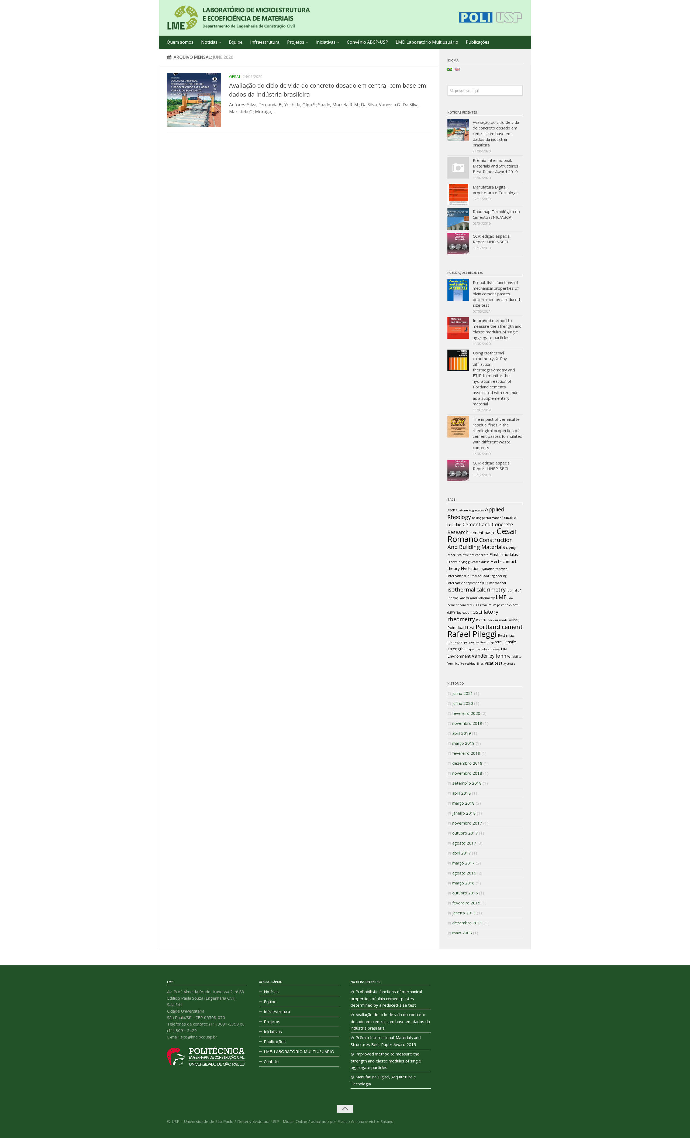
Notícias (209, 42)
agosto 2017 (464, 843)
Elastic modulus (503, 554)
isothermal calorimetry (476, 589)
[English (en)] (457, 68)
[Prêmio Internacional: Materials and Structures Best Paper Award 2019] (458, 168)
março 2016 (463, 883)
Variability (514, 656)
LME (501, 597)
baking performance (486, 518)
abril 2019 (461, 733)
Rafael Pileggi (472, 633)
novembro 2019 (467, 723)
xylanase (509, 663)
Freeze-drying (457, 562)
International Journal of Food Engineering (476, 576)
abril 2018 (461, 793)
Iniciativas (326, 42)
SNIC (498, 642)
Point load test (461, 627)
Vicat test (493, 663)
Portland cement (499, 627)
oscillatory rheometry (472, 615)
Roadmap (487, 642)
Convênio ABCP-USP (367, 42)
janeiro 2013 (464, 912)
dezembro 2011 (467, 922)
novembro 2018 (467, 773)
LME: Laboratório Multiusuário (427, 42)
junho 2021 (462, 693)
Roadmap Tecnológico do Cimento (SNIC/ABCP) (496, 214)
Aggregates (476, 510)
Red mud (506, 635)
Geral (235, 76)
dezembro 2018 (467, 763)
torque (470, 649)
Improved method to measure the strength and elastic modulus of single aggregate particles (497, 329)
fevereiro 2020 (466, 713)
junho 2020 (462, 703)
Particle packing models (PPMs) (497, 620)
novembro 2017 (467, 823)
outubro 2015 (465, 893)
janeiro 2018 (464, 813)
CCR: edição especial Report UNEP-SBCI (491, 238)
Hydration (470, 568)
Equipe (236, 42)
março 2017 (463, 863)
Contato (271, 1061)
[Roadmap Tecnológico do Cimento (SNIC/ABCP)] (458, 219)
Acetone (462, 510)
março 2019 (463, 743)
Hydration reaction (494, 569)
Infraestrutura (265, 42)
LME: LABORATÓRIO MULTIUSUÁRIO (299, 1051)
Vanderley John (489, 655)
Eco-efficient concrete (472, 555)
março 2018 (463, 803)
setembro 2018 (467, 783)
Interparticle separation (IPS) (467, 583)
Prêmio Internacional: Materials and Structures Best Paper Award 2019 (495, 166)
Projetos (295, 42)
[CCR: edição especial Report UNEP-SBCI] (458, 243)
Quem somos (180, 42)
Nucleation (463, 612)
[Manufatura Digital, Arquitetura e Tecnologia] (458, 194)
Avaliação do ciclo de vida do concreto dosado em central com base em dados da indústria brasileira (496, 133)
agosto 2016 (464, 873)
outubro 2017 (465, 833)
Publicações (477, 42)
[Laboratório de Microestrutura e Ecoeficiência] (238, 17)
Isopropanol (497, 583)
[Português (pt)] (449, 68)
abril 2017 (461, 853)
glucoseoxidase (478, 562)
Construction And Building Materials (480, 543)
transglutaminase (488, 649)
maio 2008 (462, 932)
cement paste (482, 532)
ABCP (451, 510)
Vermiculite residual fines (465, 663)
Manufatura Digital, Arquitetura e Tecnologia (496, 189)
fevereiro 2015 (466, 902)
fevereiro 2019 (466, 753)
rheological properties (463, 642)
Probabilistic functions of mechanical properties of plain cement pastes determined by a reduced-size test (497, 294)
